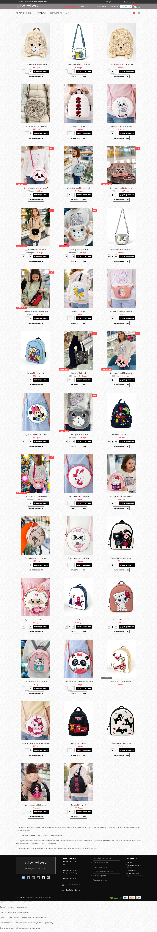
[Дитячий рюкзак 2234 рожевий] (121, 473)
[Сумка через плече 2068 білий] (35, 412)
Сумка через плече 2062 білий (78, 558)
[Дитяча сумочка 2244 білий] (78, 227)
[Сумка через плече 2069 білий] (78, 473)
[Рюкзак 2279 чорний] (78, 782)
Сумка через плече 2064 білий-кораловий (78, 681)
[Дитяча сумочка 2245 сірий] (78, 412)
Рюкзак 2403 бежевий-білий (121, 681)
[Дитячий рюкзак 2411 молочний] (121, 42)
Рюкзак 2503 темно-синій (121, 435)
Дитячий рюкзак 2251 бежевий (36, 558)
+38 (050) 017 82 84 (69, 870)
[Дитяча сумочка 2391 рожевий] (121, 288)
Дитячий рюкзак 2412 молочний (35, 64)
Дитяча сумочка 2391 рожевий (121, 311)
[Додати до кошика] (23, 38)
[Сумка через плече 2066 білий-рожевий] (35, 720)
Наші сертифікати (99, 876)
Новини (128, 868)
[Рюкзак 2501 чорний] (78, 720)
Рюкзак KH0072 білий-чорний (121, 743)
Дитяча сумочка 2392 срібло (121, 250)
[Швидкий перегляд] (23, 44)
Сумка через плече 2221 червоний (36, 311)
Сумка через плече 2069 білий (78, 496)
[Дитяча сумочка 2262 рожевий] (121, 165)
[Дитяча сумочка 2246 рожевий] (35, 473)
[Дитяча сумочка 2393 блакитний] (78, 42)
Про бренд (129, 862)
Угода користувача (100, 867)
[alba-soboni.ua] (28, 6)
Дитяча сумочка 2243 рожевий (121, 373)
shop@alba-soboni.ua (73, 890)
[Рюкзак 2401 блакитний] (35, 350)
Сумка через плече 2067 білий (121, 126)
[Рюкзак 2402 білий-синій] (78, 597)
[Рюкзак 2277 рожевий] (121, 597)
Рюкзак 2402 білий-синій (78, 620)
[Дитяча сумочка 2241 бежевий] (35, 103)
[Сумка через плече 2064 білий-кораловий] (78, 659)
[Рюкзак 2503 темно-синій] (121, 412)
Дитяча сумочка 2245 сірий (78, 435)
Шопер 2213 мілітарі (78, 373)
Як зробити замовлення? (102, 858)
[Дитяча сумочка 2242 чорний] (35, 227)
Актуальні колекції (132, 873)
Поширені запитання (100, 880)
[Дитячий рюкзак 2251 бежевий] (35, 535)
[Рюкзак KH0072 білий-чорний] (121, 720)
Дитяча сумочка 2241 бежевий (36, 126)
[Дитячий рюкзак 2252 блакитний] (78, 165)
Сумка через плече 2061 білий (35, 620)
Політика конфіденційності (103, 871)
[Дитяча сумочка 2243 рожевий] (121, 350)
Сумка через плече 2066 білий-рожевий (36, 743)
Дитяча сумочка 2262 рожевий (121, 188)
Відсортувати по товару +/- (60, 13)
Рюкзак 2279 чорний (78, 805)
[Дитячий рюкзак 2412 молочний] (35, 42)
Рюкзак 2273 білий (78, 311)
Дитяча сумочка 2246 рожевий (36, 496)
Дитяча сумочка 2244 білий (78, 250)
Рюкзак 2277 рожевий (121, 620)
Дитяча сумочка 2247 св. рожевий (36, 188)
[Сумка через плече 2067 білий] (121, 103)
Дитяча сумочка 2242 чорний (35, 250)
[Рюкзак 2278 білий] (78, 103)
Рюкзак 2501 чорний (78, 743)
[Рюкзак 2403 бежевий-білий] (121, 659)
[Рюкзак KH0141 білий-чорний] (121, 535)
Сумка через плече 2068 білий (35, 435)
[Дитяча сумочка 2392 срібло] (121, 227)
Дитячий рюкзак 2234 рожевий (121, 496)
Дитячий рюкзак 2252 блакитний (78, 188)
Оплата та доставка (100, 863)
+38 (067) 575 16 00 (23, 1)
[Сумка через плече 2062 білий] (78, 535)
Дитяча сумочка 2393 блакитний (78, 64)
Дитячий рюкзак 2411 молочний (121, 64)
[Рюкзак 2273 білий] (78, 288)
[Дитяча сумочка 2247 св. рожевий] (35, 165)
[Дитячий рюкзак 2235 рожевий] (35, 659)
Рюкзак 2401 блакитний (35, 373)
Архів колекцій (131, 870)
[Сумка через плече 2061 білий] (35, 597)
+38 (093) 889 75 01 (69, 879)
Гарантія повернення (133, 865)
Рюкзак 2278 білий (78, 126)
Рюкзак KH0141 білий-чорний (121, 558)
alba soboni (20, 897)
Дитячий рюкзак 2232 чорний (35, 805)
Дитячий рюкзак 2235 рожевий (36, 681)
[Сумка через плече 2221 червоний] (35, 288)
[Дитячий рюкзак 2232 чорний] (35, 782)
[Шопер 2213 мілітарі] (78, 350)
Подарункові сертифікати (135, 876)
